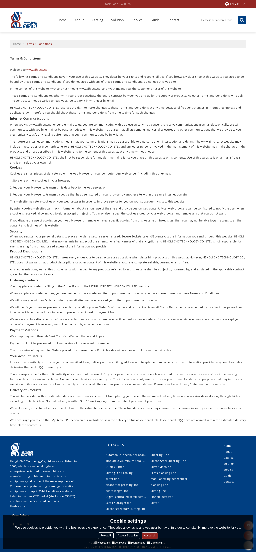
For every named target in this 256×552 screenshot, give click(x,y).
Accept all (150, 535)
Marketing (156, 542)
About (79, 20)
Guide (155, 20)
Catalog (97, 20)
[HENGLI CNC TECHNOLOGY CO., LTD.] (24, 20)
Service (137, 20)
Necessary (104, 542)
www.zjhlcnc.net (37, 69)
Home (62, 20)
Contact (173, 20)
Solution (117, 20)
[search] (242, 20)
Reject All (105, 535)
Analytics (120, 542)
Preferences (138, 542)
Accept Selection (128, 535)
